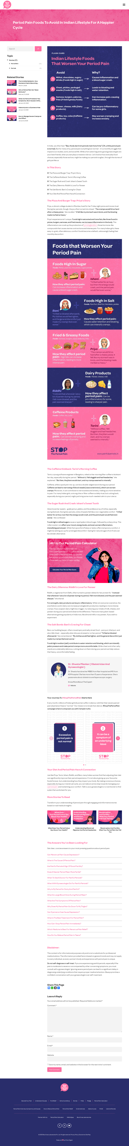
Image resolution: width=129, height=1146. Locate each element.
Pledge (89, 1101)
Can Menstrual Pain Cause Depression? (63, 854)
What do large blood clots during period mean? (67, 895)
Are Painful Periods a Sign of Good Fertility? (65, 866)
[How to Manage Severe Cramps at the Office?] (12, 118)
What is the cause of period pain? (61, 860)
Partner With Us (42, 1117)
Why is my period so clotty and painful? (63, 889)
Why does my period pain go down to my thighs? (67, 906)
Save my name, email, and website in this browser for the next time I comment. (80, 1065)
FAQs (82, 1101)
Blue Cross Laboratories (84, 1117)
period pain (52, 786)
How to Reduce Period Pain (51, 1109)
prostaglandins (90, 225)
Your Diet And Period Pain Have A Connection (67, 193)
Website (50, 1055)
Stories (11, 60)
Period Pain (14, 63)
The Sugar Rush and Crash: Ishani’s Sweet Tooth (68, 181)
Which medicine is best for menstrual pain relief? (67, 929)
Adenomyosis (92, 1109)
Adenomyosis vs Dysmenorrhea (29, 107)
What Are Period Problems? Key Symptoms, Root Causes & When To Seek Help (30, 100)
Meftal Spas (70, 1117)
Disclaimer (82, 1134)
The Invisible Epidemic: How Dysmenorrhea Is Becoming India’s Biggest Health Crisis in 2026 (29, 82)
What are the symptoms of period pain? (64, 900)
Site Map (88, 1134)
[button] (83, 764)
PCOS (101, 1109)
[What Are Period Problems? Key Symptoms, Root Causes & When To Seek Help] (12, 101)
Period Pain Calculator (101, 1101)
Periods (13, 68)
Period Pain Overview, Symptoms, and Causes (26, 1109)
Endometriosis (80, 1109)
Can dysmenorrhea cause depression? (63, 912)
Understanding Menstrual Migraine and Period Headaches (84, 829)
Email (50, 1046)
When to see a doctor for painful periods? (64, 877)
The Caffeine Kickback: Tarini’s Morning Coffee (67, 177)
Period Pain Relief (68, 1109)
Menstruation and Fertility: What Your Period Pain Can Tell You (110, 830)
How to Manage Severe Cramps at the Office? (30, 117)
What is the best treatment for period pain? (65, 918)
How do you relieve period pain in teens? (64, 935)
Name (50, 1036)
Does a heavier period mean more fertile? (64, 872)
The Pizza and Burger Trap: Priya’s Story (65, 173)
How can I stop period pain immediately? (64, 923)
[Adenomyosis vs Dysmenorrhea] (12, 110)
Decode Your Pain (26, 1101)
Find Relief (53, 1101)
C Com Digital (69, 1140)
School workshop (65, 1101)
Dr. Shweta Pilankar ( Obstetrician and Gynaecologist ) (89, 665)
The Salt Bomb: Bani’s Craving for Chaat (65, 189)
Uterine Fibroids (111, 1109)
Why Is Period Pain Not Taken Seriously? (28, 91)
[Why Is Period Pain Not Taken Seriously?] (12, 92)
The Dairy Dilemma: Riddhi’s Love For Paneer (67, 185)
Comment (52, 1005)
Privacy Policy (74, 1134)
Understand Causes (41, 1101)
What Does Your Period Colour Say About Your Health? (59, 829)
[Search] (38, 48)
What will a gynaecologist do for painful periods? (67, 883)
